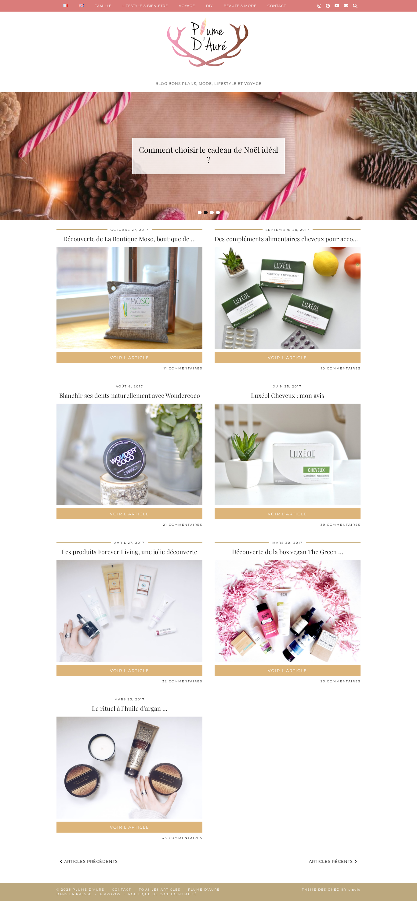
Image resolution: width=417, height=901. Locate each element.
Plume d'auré (88, 890)
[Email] (346, 6)
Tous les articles (159, 890)
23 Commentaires (341, 681)
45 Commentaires (182, 838)
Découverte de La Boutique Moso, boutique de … (129, 238)
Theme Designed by (331, 890)
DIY (209, 6)
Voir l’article (129, 357)
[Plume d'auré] (208, 39)
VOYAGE (187, 6)
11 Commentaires (183, 368)
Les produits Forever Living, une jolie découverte (129, 551)
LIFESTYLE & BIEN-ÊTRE (145, 6)
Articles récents (331, 861)
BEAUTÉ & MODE (240, 6)
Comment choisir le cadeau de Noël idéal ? (208, 154)
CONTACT (276, 6)
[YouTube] (337, 6)
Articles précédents (90, 861)
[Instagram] (319, 6)
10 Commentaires (341, 368)
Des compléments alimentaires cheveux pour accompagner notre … (308, 238)
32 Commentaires (182, 681)
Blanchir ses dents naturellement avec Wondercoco (129, 395)
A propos (110, 894)
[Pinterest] (328, 6)
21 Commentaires (182, 525)
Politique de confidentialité (162, 894)
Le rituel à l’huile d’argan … (129, 708)
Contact (121, 890)
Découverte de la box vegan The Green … (287, 551)
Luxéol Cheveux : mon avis (287, 395)
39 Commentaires (341, 525)
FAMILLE (103, 6)
